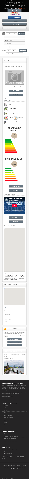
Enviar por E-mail (14, 345)
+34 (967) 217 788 (15, 24)
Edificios (6, 420)
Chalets (5, 408)
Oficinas (5, 412)
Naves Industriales (8, 415)
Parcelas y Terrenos (8, 417)
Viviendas (6, 405)
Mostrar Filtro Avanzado (14, 54)
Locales (5, 410)
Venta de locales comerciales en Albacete (13, 441)
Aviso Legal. (22, 8)
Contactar (15, 95)
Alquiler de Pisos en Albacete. (11, 436)
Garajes (5, 422)
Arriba (14, 474)
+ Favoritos (16, 91)
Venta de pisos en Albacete (10, 438)
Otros (5, 425)
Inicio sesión (6, 433)
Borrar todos (14, 342)
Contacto (15, 21)
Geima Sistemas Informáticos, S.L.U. (17, 467)
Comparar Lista (14, 339)
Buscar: (3, 33)
